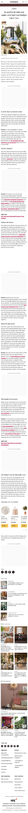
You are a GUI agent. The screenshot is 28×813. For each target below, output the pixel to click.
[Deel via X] (13, 572)
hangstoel (10, 159)
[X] (18, 746)
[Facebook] (5, 746)
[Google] (2, 746)
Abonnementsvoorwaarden (19, 805)
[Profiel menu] (23, 2)
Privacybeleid (12, 803)
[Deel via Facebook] (9, 572)
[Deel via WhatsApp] (6, 572)
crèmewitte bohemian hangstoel (13, 199)
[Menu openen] (2, 2)
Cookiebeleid (6, 803)
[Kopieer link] (2, 572)
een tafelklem (5, 413)
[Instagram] (8, 746)
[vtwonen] (14, 2)
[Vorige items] (24, 530)
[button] (20, 803)
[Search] (26, 2)
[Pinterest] (15, 746)
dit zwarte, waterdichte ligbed (10, 208)
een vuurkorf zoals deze (12, 433)
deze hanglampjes (7, 426)
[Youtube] (11, 746)
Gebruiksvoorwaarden (7, 805)
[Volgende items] (26, 530)
